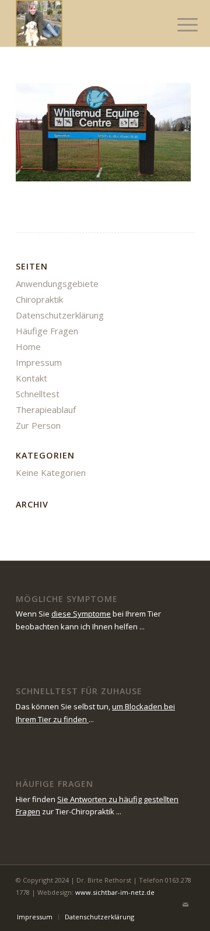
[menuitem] (178, 24)
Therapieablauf (46, 409)
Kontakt (31, 378)
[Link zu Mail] (185, 905)
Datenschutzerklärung (60, 315)
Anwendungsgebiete (57, 283)
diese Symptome (81, 613)
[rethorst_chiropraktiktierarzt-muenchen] (87, 23)
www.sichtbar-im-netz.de (115, 892)
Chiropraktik (39, 299)
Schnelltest (38, 394)
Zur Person (38, 425)
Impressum (39, 362)
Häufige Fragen (47, 331)
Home (28, 346)
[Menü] (178, 24)
